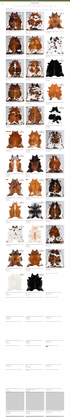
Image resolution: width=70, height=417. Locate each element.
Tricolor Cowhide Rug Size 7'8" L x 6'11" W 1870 (33, 125)
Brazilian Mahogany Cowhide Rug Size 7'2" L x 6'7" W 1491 (34, 174)
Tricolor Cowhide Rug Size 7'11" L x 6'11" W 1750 (13, 78)
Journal (35, 4)
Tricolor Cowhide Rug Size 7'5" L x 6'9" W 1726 (13, 31)
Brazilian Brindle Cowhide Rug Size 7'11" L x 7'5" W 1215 (55, 31)
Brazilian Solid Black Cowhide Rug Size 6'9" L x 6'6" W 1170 (35, 293)
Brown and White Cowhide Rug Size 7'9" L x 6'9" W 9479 (55, 102)
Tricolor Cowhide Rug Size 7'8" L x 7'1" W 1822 (13, 102)
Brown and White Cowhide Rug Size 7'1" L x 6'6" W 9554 (55, 340)
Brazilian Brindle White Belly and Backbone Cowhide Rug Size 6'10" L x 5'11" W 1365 (35, 389)
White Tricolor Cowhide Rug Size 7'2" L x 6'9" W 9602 (34, 102)
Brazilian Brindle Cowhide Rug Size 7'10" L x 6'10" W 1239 (14, 269)
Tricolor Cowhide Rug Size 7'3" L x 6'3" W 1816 (13, 125)
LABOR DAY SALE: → (35, 0)
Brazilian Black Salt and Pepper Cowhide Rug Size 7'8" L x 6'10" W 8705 (15, 412)
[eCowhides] (35, 2)
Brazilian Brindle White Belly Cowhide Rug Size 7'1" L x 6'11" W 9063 (35, 317)
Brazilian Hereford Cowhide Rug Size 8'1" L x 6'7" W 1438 (34, 365)
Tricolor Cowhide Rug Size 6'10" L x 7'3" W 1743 (53, 364)
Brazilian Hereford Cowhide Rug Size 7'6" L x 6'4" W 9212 (14, 221)
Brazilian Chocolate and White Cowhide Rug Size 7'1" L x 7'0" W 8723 (15, 317)
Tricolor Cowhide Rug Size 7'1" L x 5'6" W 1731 (53, 220)
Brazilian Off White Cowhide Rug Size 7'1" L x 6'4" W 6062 (14, 293)
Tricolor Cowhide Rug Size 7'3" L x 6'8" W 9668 (53, 149)
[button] (67, 3)
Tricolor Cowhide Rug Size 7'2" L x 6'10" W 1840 (53, 268)
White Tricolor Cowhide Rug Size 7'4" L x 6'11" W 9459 (54, 55)
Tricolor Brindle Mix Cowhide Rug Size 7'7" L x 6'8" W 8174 (55, 174)
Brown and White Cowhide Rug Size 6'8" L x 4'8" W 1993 (35, 197)
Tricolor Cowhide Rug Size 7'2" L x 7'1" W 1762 (53, 292)
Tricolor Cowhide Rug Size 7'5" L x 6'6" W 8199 (53, 244)
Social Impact (29, 4)
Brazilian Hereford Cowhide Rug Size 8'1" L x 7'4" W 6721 (14, 341)
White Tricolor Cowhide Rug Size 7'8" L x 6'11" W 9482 (15, 364)
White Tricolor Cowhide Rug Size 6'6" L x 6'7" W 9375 (14, 244)
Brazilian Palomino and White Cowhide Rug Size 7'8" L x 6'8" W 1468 (35, 412)
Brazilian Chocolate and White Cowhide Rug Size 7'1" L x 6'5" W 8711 (15, 174)
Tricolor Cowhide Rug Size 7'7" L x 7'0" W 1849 (53, 388)
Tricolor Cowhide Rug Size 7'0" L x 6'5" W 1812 (33, 78)
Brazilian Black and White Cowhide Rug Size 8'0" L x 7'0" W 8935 (34, 341)
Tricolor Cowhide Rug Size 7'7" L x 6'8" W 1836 (13, 55)
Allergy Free (32, 4)
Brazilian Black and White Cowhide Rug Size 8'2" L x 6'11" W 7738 (54, 126)
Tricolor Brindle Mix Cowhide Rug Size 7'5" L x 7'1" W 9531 (34, 31)
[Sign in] (65, 3)
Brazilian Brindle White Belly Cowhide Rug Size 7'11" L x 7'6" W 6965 (15, 198)
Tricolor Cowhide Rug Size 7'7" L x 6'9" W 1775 (33, 55)
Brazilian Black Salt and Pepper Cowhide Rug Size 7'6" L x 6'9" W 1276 (35, 221)
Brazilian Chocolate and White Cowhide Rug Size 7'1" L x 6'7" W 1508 (35, 269)
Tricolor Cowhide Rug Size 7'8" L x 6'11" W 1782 (53, 316)
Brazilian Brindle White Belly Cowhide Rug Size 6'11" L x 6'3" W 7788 (35, 150)
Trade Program (38, 4)
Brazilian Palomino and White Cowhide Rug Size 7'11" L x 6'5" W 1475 (35, 245)
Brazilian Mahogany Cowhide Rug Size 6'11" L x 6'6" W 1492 (15, 389)
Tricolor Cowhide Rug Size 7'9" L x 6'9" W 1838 (53, 197)
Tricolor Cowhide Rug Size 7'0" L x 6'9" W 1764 (53, 411)
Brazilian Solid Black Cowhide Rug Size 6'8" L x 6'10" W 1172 (55, 79)
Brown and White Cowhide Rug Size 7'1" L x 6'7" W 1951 (14, 149)
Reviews (41, 4)
